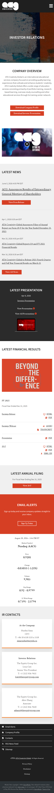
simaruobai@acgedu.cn (27, 640)
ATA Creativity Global (23, 758)
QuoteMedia (27, 785)
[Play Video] (27, 144)
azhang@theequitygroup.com (27, 710)
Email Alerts (8, 726)
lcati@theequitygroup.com (27, 676)
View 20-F (27, 485)
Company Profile (10, 732)
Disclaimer (27, 769)
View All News (11, 272)
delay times (21, 787)
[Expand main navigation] (51, 6)
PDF (50, 418)
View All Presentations (24, 314)
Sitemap (7, 749)
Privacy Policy (27, 764)
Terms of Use (46, 789)
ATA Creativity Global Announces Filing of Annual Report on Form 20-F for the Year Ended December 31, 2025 (26, 228)
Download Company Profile (27, 107)
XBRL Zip (48, 454)
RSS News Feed (10, 743)
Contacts (7, 738)
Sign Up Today (27, 523)
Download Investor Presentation (27, 113)
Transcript (46, 430)
